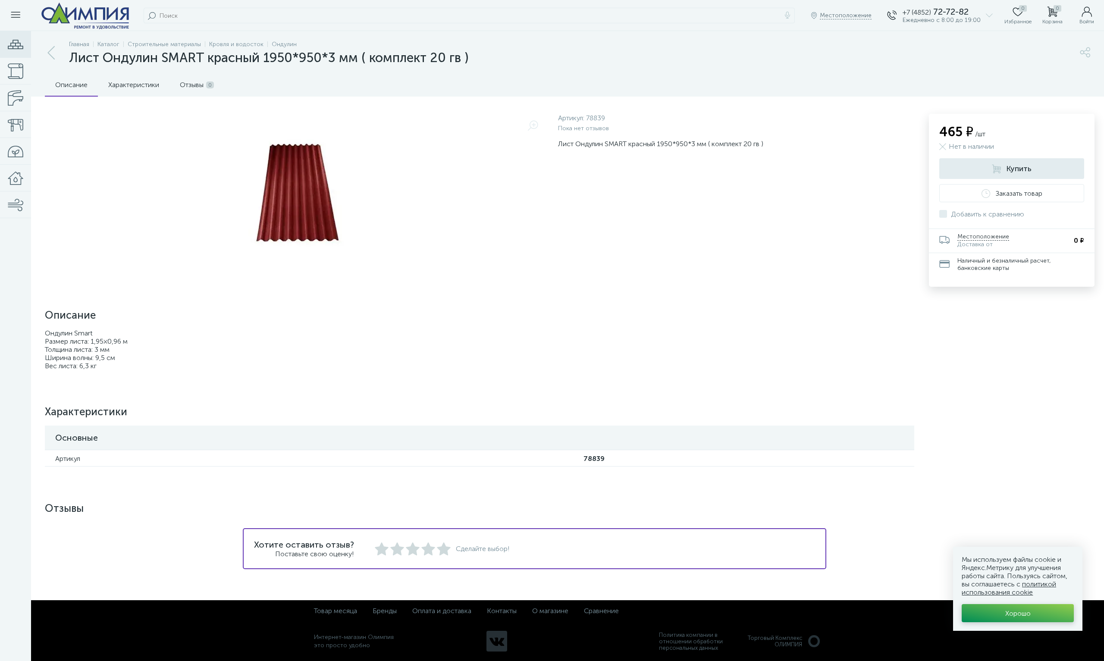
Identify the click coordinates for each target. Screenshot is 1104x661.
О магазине (550, 611)
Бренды (385, 611)
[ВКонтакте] (496, 641)
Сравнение (601, 611)
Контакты (502, 611)
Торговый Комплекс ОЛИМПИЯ (775, 641)
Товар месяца (335, 611)
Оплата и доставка (441, 611)
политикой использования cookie (1009, 588)
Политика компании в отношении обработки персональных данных (691, 641)
